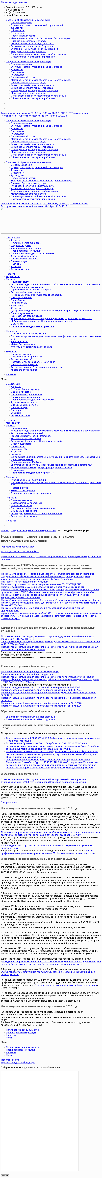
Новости (10, 274)
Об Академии (13, 237)
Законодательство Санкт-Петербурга (20, 551)
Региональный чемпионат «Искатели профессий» (36, 295)
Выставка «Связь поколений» (26, 292)
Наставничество (19, 341)
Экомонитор (17, 323)
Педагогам (11, 331)
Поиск (9, 1037)
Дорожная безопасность (24, 256)
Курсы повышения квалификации (28, 333)
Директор (16, 240)
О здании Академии (21, 245)
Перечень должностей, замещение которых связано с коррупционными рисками (43, 587)
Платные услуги (19, 261)
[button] (51, 379)
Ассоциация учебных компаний (27, 287)
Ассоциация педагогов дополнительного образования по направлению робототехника (55, 284)
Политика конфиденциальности (22, 1029)
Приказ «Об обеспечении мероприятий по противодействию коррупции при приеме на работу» (50, 600)
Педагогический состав (23, 35)
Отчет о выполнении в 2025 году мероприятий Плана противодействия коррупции (43, 782)
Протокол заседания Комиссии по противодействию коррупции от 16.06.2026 (41, 705)
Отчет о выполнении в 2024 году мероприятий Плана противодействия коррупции (43, 779)
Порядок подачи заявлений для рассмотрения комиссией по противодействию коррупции (48, 677)
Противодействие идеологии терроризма (32, 253)
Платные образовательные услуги (28, 41)
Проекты (10, 279)
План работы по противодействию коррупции (24, 581)
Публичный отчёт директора (26, 243)
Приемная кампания (21, 354)
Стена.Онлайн (18, 300)
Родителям (11, 351)
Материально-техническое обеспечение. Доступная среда (41, 38)
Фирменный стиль (20, 269)
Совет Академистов (21, 297)
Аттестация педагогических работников (31, 346)
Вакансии (16, 266)
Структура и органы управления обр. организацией (37, 25)
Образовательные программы (26, 356)
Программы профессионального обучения (33, 362)
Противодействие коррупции (26, 250)
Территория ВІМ (19, 302)
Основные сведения (21, 22)
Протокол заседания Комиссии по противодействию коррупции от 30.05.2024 (41, 690)
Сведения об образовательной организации (28, 20)
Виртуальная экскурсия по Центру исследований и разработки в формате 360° (51, 318)
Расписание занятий (21, 359)
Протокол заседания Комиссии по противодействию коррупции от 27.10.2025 (41, 703)
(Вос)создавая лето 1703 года (26, 316)
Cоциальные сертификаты (24, 364)
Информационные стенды (24, 258)
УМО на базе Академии (23, 344)
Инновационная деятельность (26, 248)
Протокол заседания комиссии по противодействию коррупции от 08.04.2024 (41, 687)
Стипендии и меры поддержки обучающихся (34, 49)
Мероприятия (13, 276)
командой (44, 1067)
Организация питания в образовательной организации (38, 54)
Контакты (11, 374)
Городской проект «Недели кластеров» (31, 289)
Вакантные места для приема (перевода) (32, 46)
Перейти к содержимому (14, 2)
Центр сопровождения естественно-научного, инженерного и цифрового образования (55, 310)
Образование (18, 30)
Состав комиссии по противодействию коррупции (27, 674)
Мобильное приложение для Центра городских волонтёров (41, 321)
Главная (5, 530)
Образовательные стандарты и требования (33, 56)
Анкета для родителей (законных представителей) (37, 367)
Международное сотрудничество (28, 51)
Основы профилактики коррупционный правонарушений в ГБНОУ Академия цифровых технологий (47, 852)
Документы (17, 28)
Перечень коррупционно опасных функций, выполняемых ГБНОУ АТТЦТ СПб (41, 584)
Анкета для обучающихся (24, 369)
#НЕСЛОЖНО (18, 305)
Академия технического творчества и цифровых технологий (66, 985)
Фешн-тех (16, 308)
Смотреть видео (9, 802)
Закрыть (5, 1176)
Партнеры (16, 264)
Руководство (17, 33)
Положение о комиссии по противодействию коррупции (30, 671)
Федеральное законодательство (17, 546)
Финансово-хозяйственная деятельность (32, 43)
